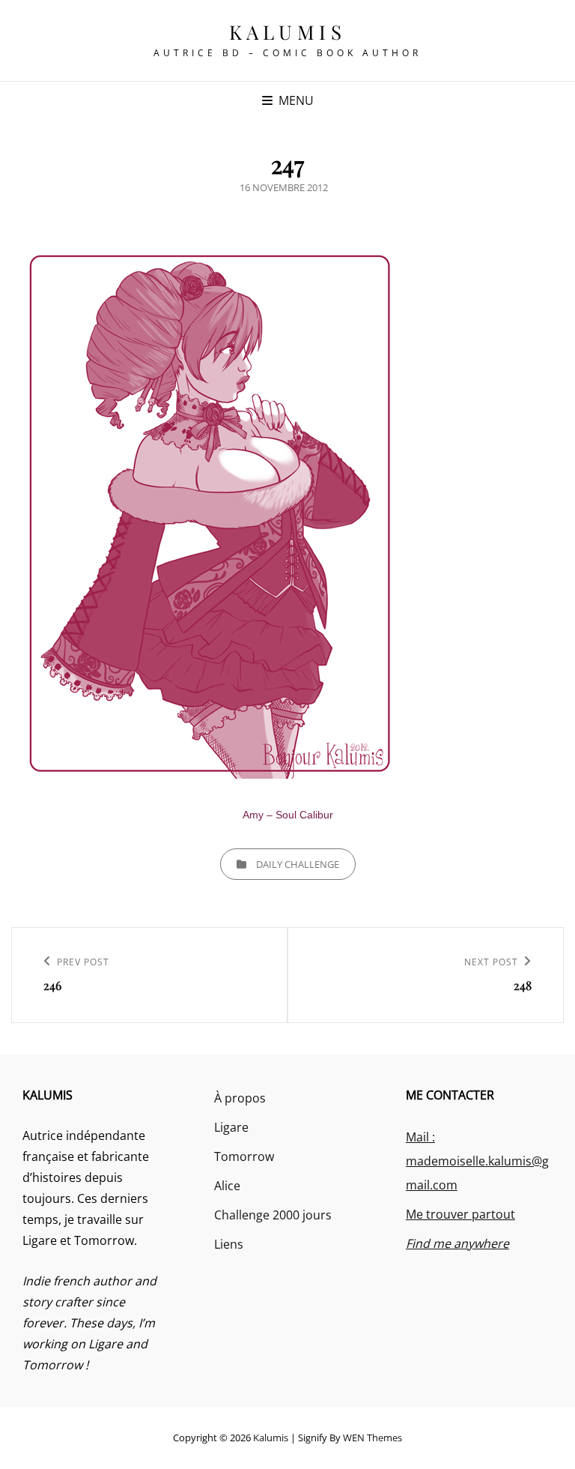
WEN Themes (372, 1437)
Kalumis (288, 32)
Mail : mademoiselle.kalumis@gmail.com (477, 1161)
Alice (227, 1185)
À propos (240, 1098)
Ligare (231, 1127)
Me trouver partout (460, 1214)
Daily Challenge (297, 864)
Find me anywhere (457, 1243)
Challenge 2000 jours (273, 1215)
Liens (228, 1244)
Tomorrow (244, 1156)
